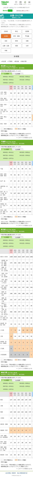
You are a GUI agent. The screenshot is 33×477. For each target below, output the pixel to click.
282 (19, 263)
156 (31, 287)
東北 (16, 31)
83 (15, 275)
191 (27, 293)
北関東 (27, 31)
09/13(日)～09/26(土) (25, 76)
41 (11, 111)
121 (11, 299)
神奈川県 (23, 61)
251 (27, 263)
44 (18, 424)
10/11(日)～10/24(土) (25, 79)
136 (27, 287)
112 (26, 448)
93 (15, 448)
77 (22, 175)
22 (11, 123)
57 (15, 93)
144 (19, 412)
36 (22, 455)
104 (22, 211)
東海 (16, 41)
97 (30, 199)
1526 (15, 257)
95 (15, 269)
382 (11, 312)
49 (22, 187)
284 (15, 263)
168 (11, 293)
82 (19, 275)
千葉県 (10, 61)
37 (18, 123)
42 (15, 111)
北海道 (6, 31)
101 (22, 448)
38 (22, 169)
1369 (11, 257)
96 (26, 199)
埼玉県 (4, 61)
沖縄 (6, 50)
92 (18, 199)
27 (11, 442)
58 (22, 93)
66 (11, 448)
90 (18, 175)
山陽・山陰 (6, 45)
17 (22, 436)
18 (26, 436)
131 (27, 299)
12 (23, 330)
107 (15, 193)
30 (26, 99)
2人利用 (17, 74)
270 (11, 263)
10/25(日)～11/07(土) (8, 82)
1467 (23, 257)
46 (30, 105)
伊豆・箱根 (16, 36)
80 (18, 205)
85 (27, 318)
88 (15, 281)
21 (15, 117)
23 (18, 418)
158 (15, 287)
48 (15, 105)
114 (30, 205)
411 (31, 312)
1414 (27, 257)
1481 (31, 257)
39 (15, 123)
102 (22, 205)
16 (11, 324)
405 (27, 312)
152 (22, 412)
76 (26, 175)
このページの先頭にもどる (25, 137)
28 (23, 336)
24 (15, 336)
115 (26, 205)
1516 (19, 257)
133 (23, 299)
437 (19, 312)
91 (30, 175)
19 (11, 117)
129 (26, 399)
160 (15, 412)
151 (19, 287)
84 (27, 269)
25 (27, 324)
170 (30, 412)
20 (22, 117)
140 (22, 399)
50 (30, 111)
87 (11, 269)
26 (31, 324)
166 (26, 412)
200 (15, 293)
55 (30, 424)
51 (19, 305)
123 (30, 193)
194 (19, 293)
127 (11, 399)
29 (11, 99)
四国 (16, 45)
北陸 (6, 41)
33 (11, 424)
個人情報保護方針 (22, 473)
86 (23, 269)
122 (22, 193)
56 (18, 406)
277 (31, 263)
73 (11, 275)
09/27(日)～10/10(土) (8, 79)
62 (11, 211)
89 (23, 281)
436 (15, 312)
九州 (27, 45)
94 (15, 175)
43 (22, 111)
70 (11, 193)
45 (18, 111)
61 (26, 93)
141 (15, 399)
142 (11, 287)
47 (11, 105)
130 (31, 299)
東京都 (17, 61)
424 (23, 312)
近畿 (27, 41)
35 (26, 123)
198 (23, 293)
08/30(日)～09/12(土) (8, 76)
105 (19, 193)
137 (26, 193)
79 (11, 175)
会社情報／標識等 (11, 473)
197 (31, 293)
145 (19, 399)
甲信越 (27, 36)
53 (22, 406)
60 (18, 93)
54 (11, 93)
